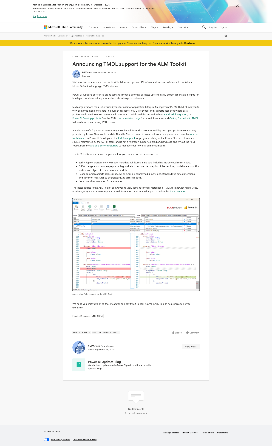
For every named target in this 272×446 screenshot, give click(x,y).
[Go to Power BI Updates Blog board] (78, 364)
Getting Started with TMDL (183, 118)
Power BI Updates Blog (94, 36)
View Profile (190, 346)
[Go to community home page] (63, 27)
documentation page (129, 118)
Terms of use (208, 432)
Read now (189, 43)
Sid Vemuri (87, 72)
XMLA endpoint (126, 138)
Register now (40, 16)
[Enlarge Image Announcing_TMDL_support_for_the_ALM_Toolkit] (136, 244)
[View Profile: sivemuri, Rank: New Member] (76, 74)
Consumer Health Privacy (85, 439)
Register (213, 27)
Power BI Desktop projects (86, 118)
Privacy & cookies (190, 432)
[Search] (204, 27)
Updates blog (76, 36)
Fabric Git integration (175, 114)
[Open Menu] (226, 36)
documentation (178, 191)
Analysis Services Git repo (104, 145)
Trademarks (222, 432)
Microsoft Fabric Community (56, 36)
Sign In (223, 27)
